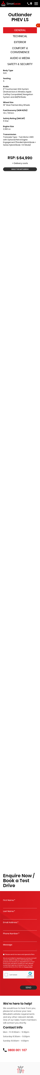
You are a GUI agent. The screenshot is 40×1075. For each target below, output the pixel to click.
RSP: (12, 157)
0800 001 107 (28, 3)
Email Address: (10, 922)
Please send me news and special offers (19, 954)
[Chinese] (38, 25)
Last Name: (9, 911)
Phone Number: (11, 933)
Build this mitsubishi (20, 169)
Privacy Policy (28, 967)
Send (28, 987)
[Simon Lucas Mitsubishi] (13, 4)
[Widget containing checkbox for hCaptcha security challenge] (18, 975)
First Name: (9, 900)
